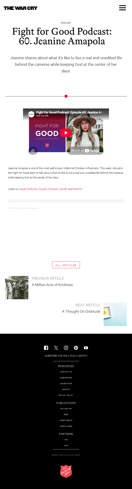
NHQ (66, 445)
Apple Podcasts (28, 188)
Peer (66, 414)
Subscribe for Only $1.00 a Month (66, 355)
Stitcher (77, 188)
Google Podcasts (48, 188)
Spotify (63, 188)
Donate (66, 389)
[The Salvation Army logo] (66, 471)
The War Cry (66, 408)
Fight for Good (13, 208)
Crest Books (66, 420)
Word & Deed (66, 426)
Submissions (66, 377)
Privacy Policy (66, 395)
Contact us (66, 371)
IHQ (66, 439)
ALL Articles (66, 265)
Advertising (66, 383)
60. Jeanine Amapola (29, 208)
